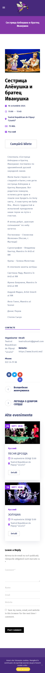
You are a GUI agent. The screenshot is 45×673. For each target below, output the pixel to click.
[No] (42, 665)
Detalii (14, 472)
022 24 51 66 (11, 362)
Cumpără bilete (21, 144)
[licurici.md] (23, 7)
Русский (12, 132)
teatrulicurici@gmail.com (31, 341)
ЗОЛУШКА (14, 514)
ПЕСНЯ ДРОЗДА (18, 453)
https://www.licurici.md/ (31, 351)
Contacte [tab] (10, 327)
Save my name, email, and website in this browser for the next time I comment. (22, 613)
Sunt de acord (23, 669)
